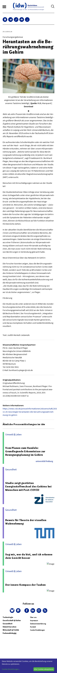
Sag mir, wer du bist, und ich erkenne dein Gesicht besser (28, 556)
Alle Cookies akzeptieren (43, 669)
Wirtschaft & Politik (11, 630)
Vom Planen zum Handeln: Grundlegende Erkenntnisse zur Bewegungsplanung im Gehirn (25, 451)
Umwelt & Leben (9, 627)
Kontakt (33, 627)
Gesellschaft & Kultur (12, 620)
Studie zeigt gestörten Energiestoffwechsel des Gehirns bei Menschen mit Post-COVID (28, 486)
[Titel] (5, 19)
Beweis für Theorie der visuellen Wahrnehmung (25, 522)
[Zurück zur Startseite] (28, 6)
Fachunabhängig (9, 633)
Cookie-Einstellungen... (11, 669)
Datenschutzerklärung (38, 624)
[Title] (16, 19)
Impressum (34, 620)
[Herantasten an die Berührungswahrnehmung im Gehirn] (10, 19)
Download (28, 106)
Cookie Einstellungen (37, 630)
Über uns (33, 617)
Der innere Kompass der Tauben (25, 585)
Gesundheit (7, 623)
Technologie (8, 617)
